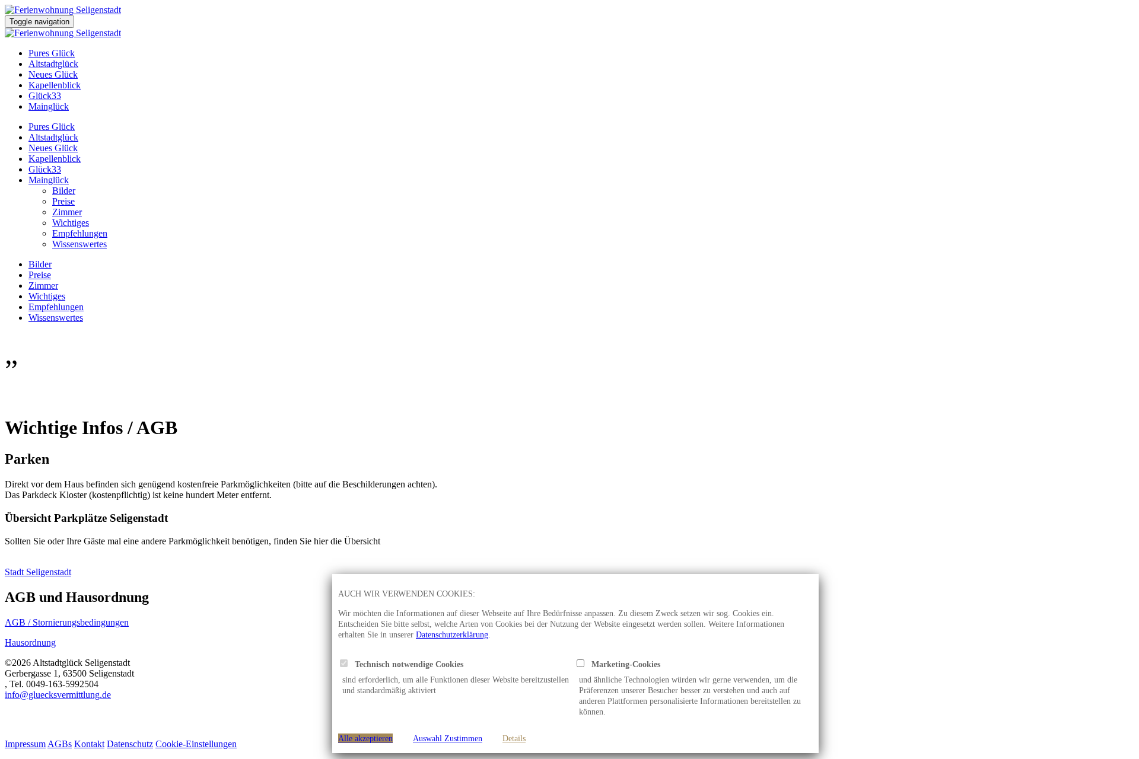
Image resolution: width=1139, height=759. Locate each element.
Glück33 (44, 96)
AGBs (59, 744)
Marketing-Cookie (620, 664)
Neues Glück (53, 74)
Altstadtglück (53, 64)
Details (514, 738)
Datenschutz (130, 744)
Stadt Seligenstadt (38, 572)
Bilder (63, 191)
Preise (63, 201)
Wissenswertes (79, 244)
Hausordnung (30, 642)
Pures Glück (51, 53)
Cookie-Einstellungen (196, 744)
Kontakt (89, 744)
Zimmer (67, 212)
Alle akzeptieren (365, 738)
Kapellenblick (54, 85)
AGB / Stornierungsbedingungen (67, 622)
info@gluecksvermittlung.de (58, 695)
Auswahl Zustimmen (447, 738)
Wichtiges (70, 223)
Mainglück (48, 106)
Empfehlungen (79, 233)
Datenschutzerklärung (452, 634)
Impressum (25, 744)
